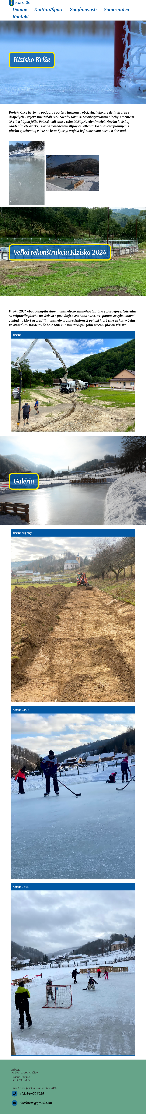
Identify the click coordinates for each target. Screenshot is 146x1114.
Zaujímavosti (83, 9)
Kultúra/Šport (48, 9)
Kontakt (20, 17)
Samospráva (116, 9)
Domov (19, 9)
